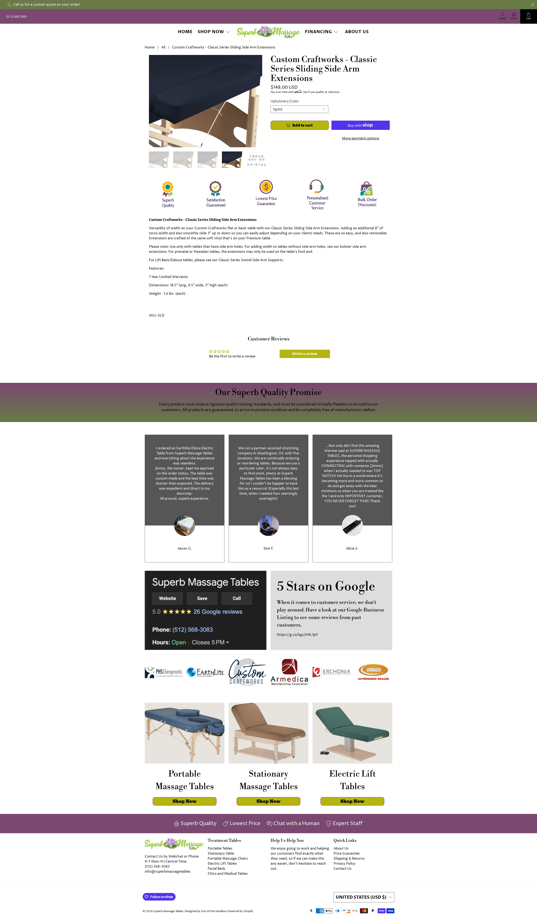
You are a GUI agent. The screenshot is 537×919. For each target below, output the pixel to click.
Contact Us (343, 868)
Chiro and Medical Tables (228, 873)
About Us (357, 32)
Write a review (304, 354)
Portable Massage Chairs (228, 858)
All (163, 47)
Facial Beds (216, 868)
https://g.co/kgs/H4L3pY (297, 634)
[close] (533, 5)
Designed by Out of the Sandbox (206, 911)
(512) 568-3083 (157, 866)
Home (185, 32)
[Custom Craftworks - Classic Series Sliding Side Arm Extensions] (205, 101)
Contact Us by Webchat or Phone (172, 856)
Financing (318, 32)
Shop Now (211, 32)
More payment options (360, 138)
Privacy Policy (345, 863)
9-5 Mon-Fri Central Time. (166, 861)
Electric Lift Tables (222, 863)
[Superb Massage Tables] (268, 31)
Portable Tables (220, 848)
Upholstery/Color (285, 101)
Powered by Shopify (240, 911)
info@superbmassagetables (167, 871)
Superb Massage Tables (168, 911)
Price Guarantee (347, 853)
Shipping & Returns (349, 858)
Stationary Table (221, 853)
